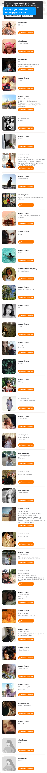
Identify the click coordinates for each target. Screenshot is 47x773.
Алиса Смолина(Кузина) (27, 269)
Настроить (27, 15)
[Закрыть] (33, 9)
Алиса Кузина (23, 78)
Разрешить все (13, 15)
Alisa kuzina (22, 23)
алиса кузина (23, 118)
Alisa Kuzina (22, 41)
